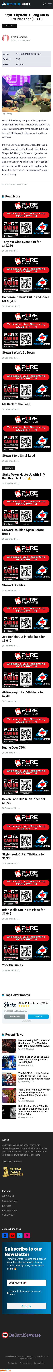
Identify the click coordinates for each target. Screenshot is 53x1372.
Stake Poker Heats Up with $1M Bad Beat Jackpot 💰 (23, 476)
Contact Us (12, 1363)
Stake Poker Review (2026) (33, 1003)
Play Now (38, 1016)
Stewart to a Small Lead (18, 455)
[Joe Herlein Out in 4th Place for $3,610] (26, 614)
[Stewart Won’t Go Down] (26, 330)
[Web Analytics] (5, 1370)
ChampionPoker (10, 1201)
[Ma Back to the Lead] (26, 381)
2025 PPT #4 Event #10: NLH (16, 184)
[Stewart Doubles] (26, 562)
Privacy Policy (39, 1363)
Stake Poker (8, 1215)
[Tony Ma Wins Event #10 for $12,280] (26, 219)
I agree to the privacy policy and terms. (25, 1293)
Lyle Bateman (21, 37)
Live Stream (9, 26)
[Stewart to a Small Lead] (26, 433)
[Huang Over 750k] (26, 725)
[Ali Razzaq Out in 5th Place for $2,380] (26, 669)
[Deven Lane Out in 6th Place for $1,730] (26, 776)
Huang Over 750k (13, 747)
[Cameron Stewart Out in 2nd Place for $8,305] (26, 274)
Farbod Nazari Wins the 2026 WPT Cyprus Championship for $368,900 (33, 1060)
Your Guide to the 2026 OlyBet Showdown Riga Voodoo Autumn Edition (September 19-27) (34, 1093)
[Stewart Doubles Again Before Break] (26, 507)
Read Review (15, 1016)
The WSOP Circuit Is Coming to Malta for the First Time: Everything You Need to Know (34, 1076)
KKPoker (6, 1206)
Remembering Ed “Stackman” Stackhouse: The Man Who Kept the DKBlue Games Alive (34, 1043)
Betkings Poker (9, 1210)
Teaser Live (8, 468)
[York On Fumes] (26, 942)
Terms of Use (25, 1363)
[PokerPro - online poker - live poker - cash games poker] (15, 4)
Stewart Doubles (13, 585)
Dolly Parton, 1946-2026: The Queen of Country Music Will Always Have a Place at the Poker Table (33, 1110)
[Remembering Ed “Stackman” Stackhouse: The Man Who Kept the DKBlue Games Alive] (9, 1052)
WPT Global (8, 1196)
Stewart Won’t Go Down (18, 352)
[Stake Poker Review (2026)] (10, 1006)
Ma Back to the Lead (16, 404)
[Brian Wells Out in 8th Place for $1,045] (26, 887)
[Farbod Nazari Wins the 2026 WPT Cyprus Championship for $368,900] (9, 1069)
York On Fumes (12, 965)
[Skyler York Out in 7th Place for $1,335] (26, 831)
